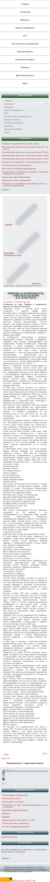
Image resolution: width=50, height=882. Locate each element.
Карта (25, 83)
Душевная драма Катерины (15, 810)
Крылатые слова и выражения (17, 180)
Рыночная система (11, 798)
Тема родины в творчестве (15, 795)
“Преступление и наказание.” (16, 823)
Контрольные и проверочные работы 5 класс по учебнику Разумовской (25, 185)
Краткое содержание (25, 28)
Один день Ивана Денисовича (17, 177)
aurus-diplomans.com (27, 850)
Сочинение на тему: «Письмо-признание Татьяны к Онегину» (26, 806)
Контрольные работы (25, 59)
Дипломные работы (25, 75)
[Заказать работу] (10, 837)
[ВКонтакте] (25, 772)
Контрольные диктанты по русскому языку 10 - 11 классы (25, 148)
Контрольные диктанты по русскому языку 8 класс (26, 152)
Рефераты (25, 20)
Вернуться (6, 758)
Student (6, 813)
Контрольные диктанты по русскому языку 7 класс (26, 159)
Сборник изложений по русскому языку (21, 144)
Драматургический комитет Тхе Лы (19, 820)
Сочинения (25, 12)
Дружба (6, 817)
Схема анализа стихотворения (17, 165)
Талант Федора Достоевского (16, 826)
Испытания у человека (13, 802)
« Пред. (6, 754)
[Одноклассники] (25, 776)
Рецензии (25, 67)
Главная (25, 4)
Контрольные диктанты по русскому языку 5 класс (26, 155)
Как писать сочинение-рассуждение (19, 168)
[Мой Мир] (25, 778)
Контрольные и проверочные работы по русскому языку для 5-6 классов (26, 173)
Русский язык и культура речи (25, 44)
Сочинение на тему (13, 255)
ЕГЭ (25, 36)
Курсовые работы (25, 51)
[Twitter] (25, 774)
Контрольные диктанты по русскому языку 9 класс (26, 162)
